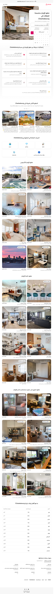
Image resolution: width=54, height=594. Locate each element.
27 (37, 42)
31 (43, 44)
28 (35, 42)
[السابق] (28, 109)
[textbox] (45, 29)
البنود (24, 592)
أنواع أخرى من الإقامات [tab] (47, 560)
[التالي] (24, 109)
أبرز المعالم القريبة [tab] (39, 560)
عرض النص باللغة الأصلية (21, 1)
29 (47, 44)
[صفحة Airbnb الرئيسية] (48, 4)
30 (45, 44)
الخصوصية (28, 592)
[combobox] (40, 25)
